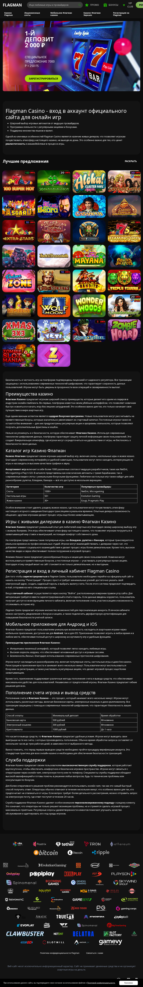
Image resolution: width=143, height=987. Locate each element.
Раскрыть (131, 161)
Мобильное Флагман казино (61, 14)
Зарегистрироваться (43, 78)
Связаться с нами (94, 953)
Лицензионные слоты (32, 14)
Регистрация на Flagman (121, 14)
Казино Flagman (8, 14)
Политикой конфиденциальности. (101, 983)
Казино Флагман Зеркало (92, 14)
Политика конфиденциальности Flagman (59, 953)
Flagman (12, 5)
